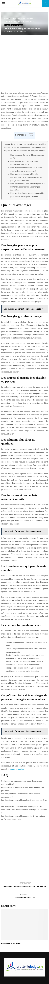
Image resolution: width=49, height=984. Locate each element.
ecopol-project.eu (17, 769)
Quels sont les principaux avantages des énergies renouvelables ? (21, 782)
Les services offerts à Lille (24, 897)
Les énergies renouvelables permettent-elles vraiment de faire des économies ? (23, 817)
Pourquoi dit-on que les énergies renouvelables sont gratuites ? (22, 789)
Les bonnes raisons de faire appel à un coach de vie (24, 886)
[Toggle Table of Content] (30, 135)
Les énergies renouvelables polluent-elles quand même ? (24, 801)
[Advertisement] (24, 64)
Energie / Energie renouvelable (13, 25)
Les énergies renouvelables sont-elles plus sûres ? (22, 806)
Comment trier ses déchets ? (12, 943)
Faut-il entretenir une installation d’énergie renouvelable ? (24, 811)
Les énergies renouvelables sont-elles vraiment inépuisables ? (20, 795)
